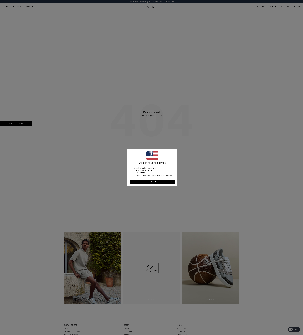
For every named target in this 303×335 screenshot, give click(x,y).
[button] (173, 182)
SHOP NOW (152, 182)
